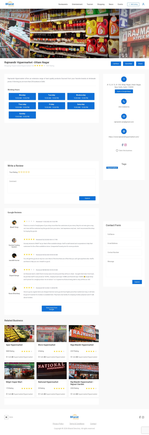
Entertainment (77, 4)
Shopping (100, 4)
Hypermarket (112, 168)
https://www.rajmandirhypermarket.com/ (124, 137)
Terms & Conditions (76, 424)
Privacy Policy (58, 424)
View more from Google (51, 308)
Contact (93, 424)
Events (120, 4)
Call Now (116, 64)
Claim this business (125, 150)
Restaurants (63, 4)
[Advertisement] (69, 141)
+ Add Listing (133, 4)
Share (140, 64)
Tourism (90, 4)
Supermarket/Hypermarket (23, 357)
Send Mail (128, 64)
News (111, 4)
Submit (87, 198)
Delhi (10, 357)
